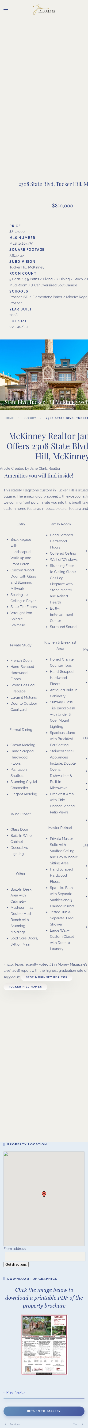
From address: (15, 1249)
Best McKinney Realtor (47, 977)
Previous (15, 1424)
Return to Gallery (44, 1411)
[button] (6, 9)
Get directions (16, 1264)
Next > (20, 1392)
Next (75, 1424)
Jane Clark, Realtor (45, 468)
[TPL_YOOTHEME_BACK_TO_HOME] (44, 9)
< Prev (9, 1392)
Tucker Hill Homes (25, 986)
